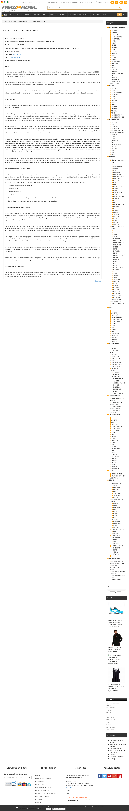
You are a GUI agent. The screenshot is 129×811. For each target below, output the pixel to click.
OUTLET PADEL (111, 727)
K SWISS (116, 514)
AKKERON (114, 33)
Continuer (98, 281)
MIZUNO (114, 101)
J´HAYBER (114, 141)
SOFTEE (114, 67)
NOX (112, 55)
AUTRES (114, 349)
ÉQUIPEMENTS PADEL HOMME (117, 298)
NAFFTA (116, 198)
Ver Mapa (69, 787)
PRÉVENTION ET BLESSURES (116, 360)
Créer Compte (40, 784)
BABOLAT (114, 35)
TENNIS (109, 724)
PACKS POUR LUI (117, 115)
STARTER (116, 277)
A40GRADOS (117, 166)
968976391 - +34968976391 (97, 2)
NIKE (113, 151)
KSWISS (114, 143)
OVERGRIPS (115, 357)
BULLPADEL (115, 39)
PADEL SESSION (118, 204)
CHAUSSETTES (116, 301)
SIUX (112, 65)
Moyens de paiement (43, 790)
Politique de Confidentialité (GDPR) (47, 793)
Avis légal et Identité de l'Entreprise (32, 21)
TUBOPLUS (115, 335)
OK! (29, 777)
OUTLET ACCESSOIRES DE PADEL (115, 567)
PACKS (109, 705)
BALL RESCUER (116, 317)
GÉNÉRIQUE (117, 524)
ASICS (113, 124)
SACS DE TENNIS (117, 546)
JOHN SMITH (117, 186)
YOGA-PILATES (118, 393)
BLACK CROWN (116, 37)
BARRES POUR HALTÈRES (117, 380)
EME (112, 434)
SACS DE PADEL (111, 719)
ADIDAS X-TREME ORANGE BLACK (114, 660)
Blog (81, 2)
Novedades (111, 598)
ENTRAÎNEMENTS (117, 474)
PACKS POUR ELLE (117, 117)
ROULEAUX (117, 389)
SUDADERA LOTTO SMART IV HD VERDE (115, 648)
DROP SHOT (115, 430)
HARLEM (114, 47)
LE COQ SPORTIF (117, 145)
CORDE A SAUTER (119, 383)
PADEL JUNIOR (111, 717)
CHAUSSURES (111, 708)
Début (6, 21)
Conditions (39, 799)
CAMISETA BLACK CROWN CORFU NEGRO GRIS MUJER (116, 687)
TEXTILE (109, 710)
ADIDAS (114, 31)
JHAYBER (114, 51)
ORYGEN (114, 57)
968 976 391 (17, 54)
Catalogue (13, 21)
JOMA (113, 139)
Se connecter (40, 781)
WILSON (114, 77)
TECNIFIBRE (117, 215)
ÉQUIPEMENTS (116, 291)
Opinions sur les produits (44, 778)
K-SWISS (114, 442)
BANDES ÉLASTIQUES (116, 376)
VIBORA (114, 71)
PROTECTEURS (116, 363)
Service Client (66, 2)
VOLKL (113, 464)
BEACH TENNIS (111, 730)
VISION (113, 75)
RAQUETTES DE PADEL (113, 703)
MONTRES (114, 355)
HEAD (113, 49)
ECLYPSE (114, 43)
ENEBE (113, 45)
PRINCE (114, 59)
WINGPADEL (115, 79)
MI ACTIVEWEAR (118, 196)
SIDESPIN (114, 63)
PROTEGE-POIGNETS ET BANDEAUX (117, 366)
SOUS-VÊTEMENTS (117, 303)
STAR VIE (114, 69)
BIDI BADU (117, 174)
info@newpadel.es (16, 57)
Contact (75, 2)
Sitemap (112, 759)
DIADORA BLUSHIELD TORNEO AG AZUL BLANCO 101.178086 (115, 622)
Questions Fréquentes (117, 757)
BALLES (114, 485)
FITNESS (116, 385)
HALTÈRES (116, 387)
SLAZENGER (117, 493)
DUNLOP (114, 41)
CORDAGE (114, 520)
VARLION (116, 217)
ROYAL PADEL (116, 61)
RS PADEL (116, 206)
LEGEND (114, 53)
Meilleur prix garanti (42, 796)
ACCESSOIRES (116, 483)
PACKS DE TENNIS (117, 530)
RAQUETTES (115, 536)
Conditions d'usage (116, 749)
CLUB (108, 722)
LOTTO (113, 147)
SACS (115, 391)
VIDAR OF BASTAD (117, 73)
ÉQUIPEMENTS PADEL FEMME (117, 294)
